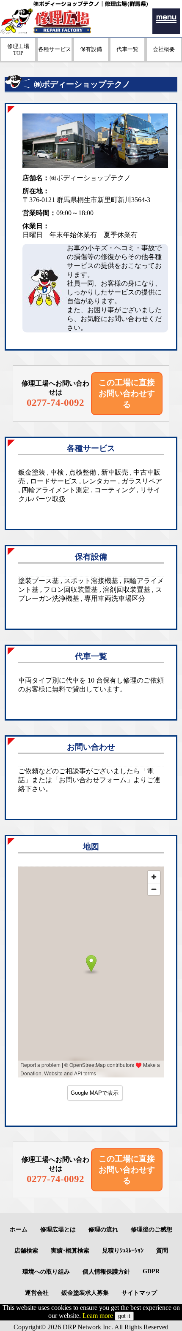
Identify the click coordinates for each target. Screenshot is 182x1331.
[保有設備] (91, 58)
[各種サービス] (54, 58)
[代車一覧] (127, 58)
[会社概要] (164, 58)
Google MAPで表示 (95, 1093)
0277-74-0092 (55, 402)
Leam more (98, 1315)
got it (124, 1316)
